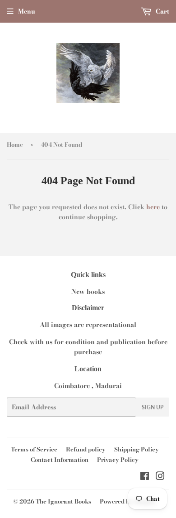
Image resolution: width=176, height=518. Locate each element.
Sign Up (152, 407)
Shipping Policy (136, 449)
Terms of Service (34, 449)
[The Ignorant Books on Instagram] (160, 477)
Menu (26, 11)
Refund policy (86, 449)
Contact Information (59, 459)
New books (88, 292)
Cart (161, 11)
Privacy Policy (118, 459)
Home (15, 144)
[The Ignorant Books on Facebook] (144, 477)
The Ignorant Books (63, 501)
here (153, 207)
